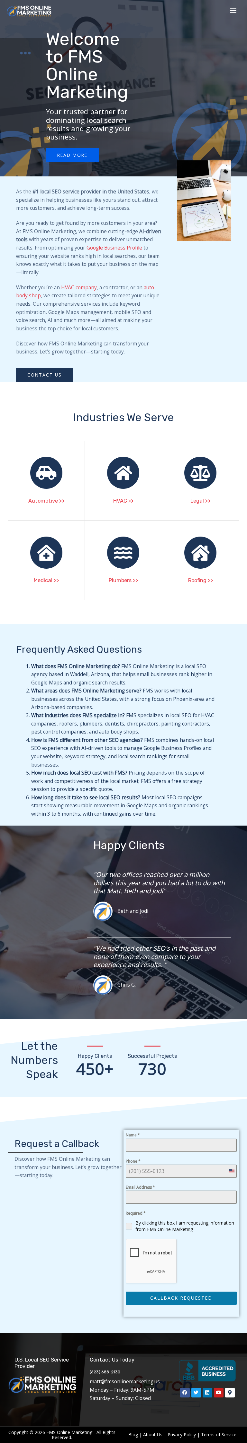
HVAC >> (123, 501)
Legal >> (200, 501)
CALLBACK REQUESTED (181, 1298)
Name (133, 1135)
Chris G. (126, 984)
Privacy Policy (182, 1434)
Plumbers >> (123, 580)
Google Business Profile (114, 247)
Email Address (140, 1187)
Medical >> (46, 580)
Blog (133, 1434)
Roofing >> (200, 580)
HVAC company (79, 287)
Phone (133, 1161)
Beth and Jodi (132, 910)
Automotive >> (46, 501)
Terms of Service (218, 1434)
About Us (152, 1434)
